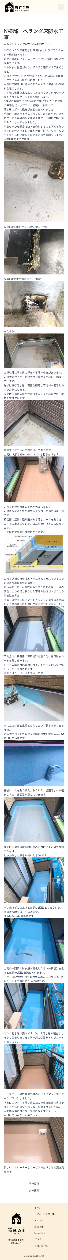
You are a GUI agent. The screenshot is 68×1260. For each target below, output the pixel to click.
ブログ (37, 1239)
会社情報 (38, 1226)
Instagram (39, 1233)
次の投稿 (34, 1190)
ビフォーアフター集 (44, 1214)
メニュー (38, 1220)
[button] (61, 7)
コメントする (12, 44)
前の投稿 (34, 1183)
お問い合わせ (41, 1245)
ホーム (37, 1207)
